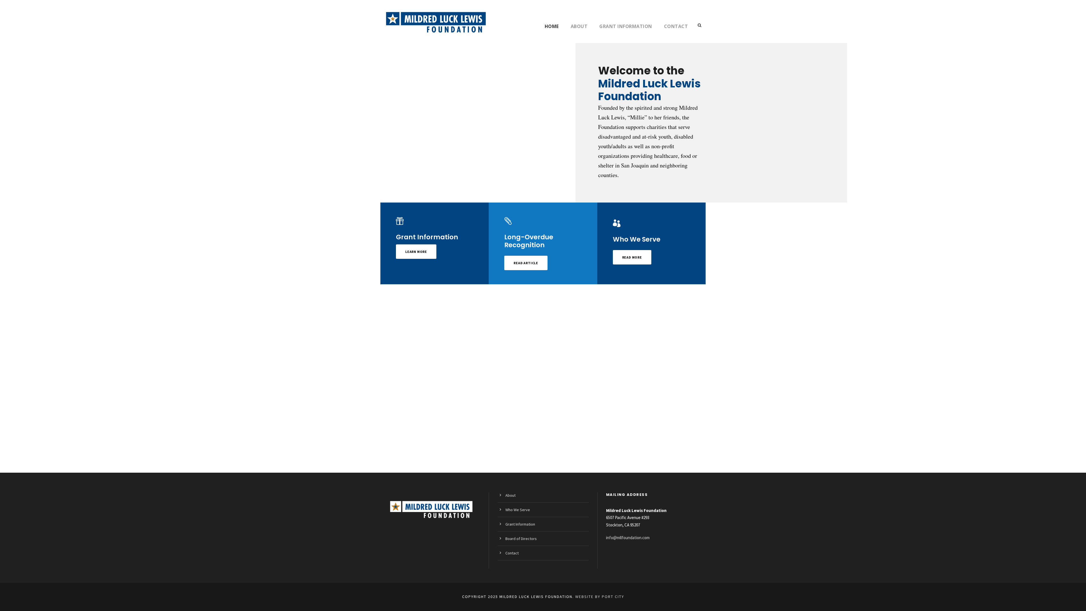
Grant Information (625, 26)
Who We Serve (517, 509)
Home (552, 26)
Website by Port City (599, 596)
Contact (676, 26)
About (579, 26)
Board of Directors (521, 538)
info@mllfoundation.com (628, 537)
